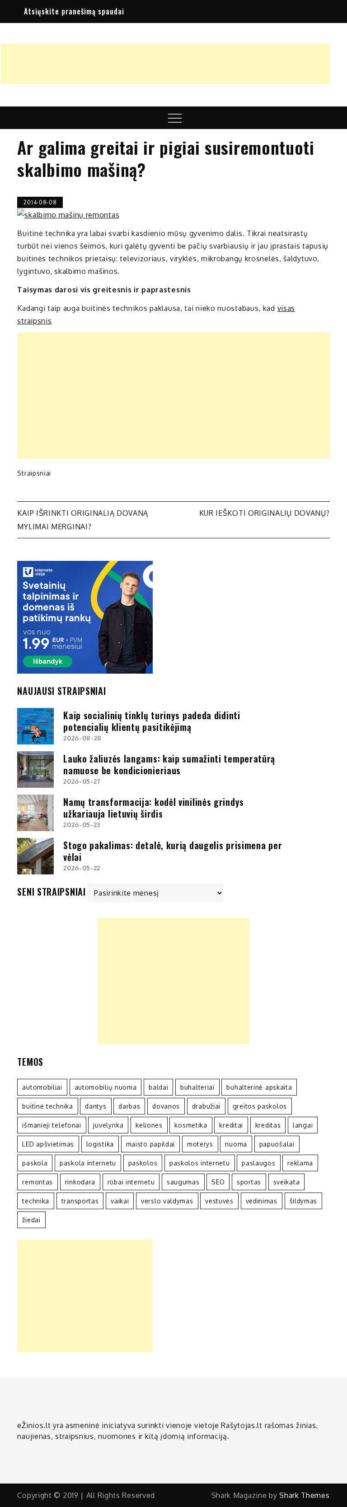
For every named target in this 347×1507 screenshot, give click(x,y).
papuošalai (277, 1144)
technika (35, 1201)
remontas (37, 1182)
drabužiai (206, 1106)
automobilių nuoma (106, 1087)
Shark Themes (304, 1495)
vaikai (120, 1201)
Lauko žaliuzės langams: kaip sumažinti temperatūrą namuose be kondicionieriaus (169, 764)
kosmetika (190, 1125)
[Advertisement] (165, 63)
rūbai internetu (131, 1182)
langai (303, 1125)
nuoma (236, 1144)
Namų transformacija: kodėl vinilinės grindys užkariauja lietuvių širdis (153, 807)
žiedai (31, 1220)
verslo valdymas (167, 1201)
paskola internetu (88, 1163)
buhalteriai (197, 1087)
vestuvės (219, 1201)
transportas (80, 1201)
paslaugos (258, 1163)
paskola (34, 1163)
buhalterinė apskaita (259, 1087)
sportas (249, 1182)
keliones (149, 1125)
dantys (95, 1106)
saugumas (183, 1182)
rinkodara (80, 1182)
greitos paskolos (260, 1106)
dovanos (166, 1106)
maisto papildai (150, 1144)
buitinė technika (47, 1106)
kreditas (268, 1125)
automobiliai (42, 1087)
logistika (100, 1144)
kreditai (231, 1125)
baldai (158, 1087)
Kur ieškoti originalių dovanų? (264, 513)
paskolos (143, 1163)
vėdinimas (261, 1201)
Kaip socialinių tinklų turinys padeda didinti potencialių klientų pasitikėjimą (151, 721)
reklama (300, 1163)
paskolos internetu (199, 1163)
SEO (218, 1182)
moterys (200, 1144)
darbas (129, 1106)
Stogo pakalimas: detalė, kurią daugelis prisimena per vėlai (172, 851)
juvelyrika (108, 1125)
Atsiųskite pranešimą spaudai (74, 11)
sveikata (286, 1182)
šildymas (304, 1201)
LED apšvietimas (48, 1144)
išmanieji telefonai (51, 1125)
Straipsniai (34, 473)
